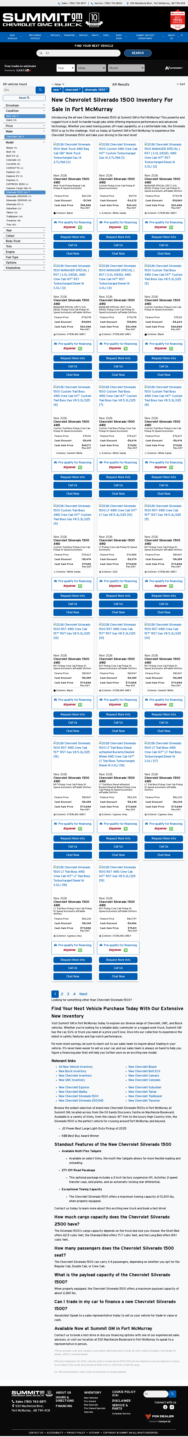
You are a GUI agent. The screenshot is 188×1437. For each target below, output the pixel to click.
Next (83, 994)
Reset (23, 98)
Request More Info (73, 237)
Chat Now (72, 253)
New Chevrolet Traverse (144, 1100)
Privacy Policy (76, 1433)
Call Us (72, 245)
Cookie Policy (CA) (124, 1394)
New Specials (91, 1405)
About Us (63, 1392)
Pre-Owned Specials (94, 1408)
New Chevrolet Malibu (73, 1091)
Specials (88, 1412)
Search (138, 53)
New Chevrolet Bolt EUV (144, 1071)
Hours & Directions (65, 1399)
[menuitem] (25, 116)
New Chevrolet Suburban (145, 1087)
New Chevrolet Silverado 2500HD (81, 1100)
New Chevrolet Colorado (144, 1080)
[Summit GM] (53, 19)
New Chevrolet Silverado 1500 (79, 1096)
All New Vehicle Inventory (76, 1066)
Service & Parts (120, 1407)
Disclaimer (121, 1400)
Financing (64, 1406)
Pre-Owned (90, 1401)
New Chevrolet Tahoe (142, 1091)
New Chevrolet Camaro (144, 1075)
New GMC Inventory (72, 1080)
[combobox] (65, 68)
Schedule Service (121, 1414)
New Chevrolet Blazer (143, 1066)
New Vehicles (91, 1398)
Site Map (94, 1433)
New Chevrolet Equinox (74, 1087)
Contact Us (36, 1433)
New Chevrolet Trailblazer (145, 1096)
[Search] (40, 90)
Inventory (92, 1392)
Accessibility (55, 1433)
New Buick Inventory (72, 1071)
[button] (12, 37)
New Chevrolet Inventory (75, 1075)
